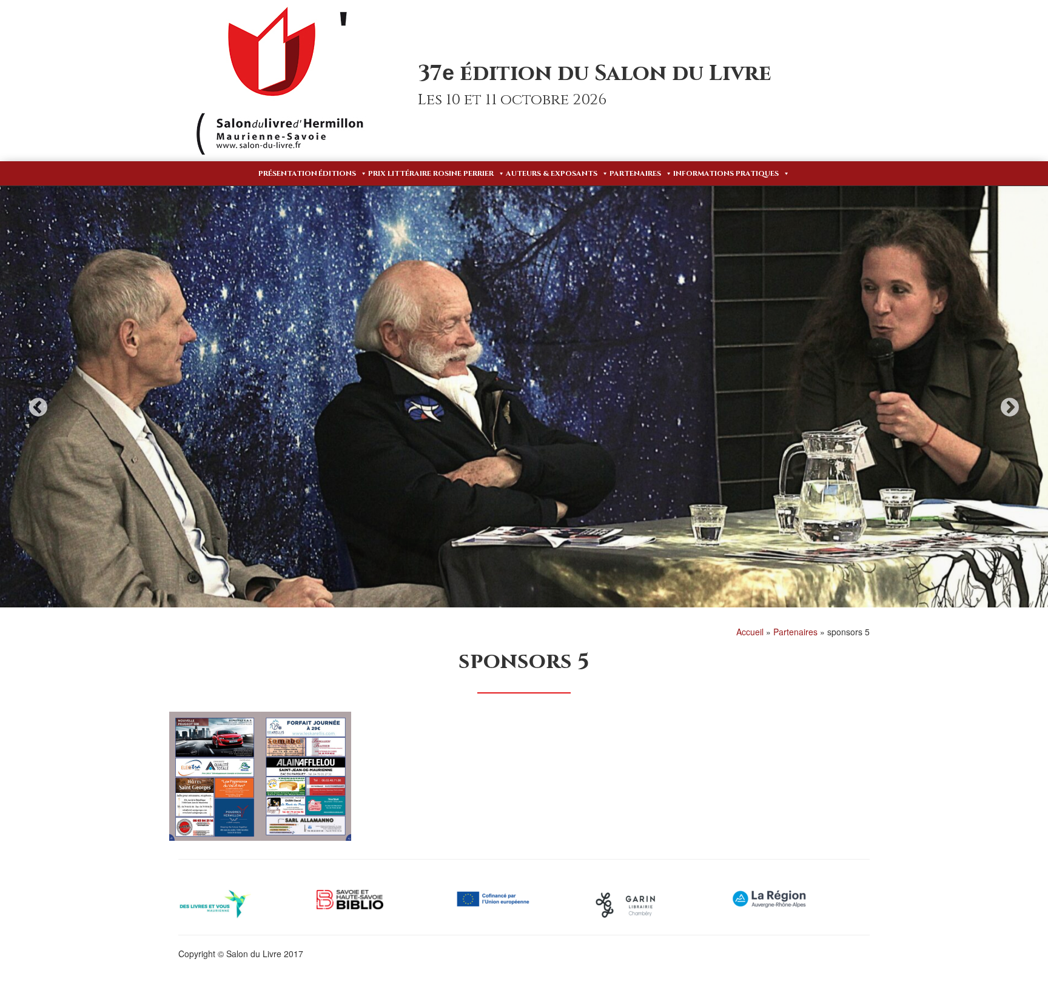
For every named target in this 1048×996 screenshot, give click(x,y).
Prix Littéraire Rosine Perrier (431, 173)
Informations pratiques (726, 173)
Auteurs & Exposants (551, 173)
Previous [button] (38, 407)
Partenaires (635, 173)
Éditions (337, 173)
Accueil (750, 632)
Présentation (287, 173)
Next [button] (1010, 407)
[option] (524, 397)
